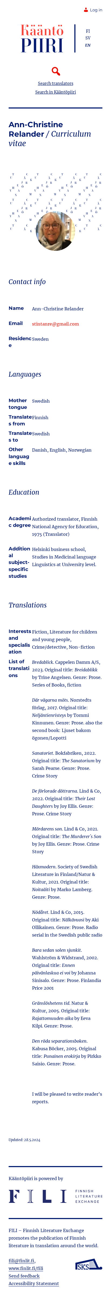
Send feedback (24, 1276)
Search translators (55, 83)
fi (88, 31)
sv (88, 38)
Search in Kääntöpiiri (55, 92)
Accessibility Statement (34, 1283)
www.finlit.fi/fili (26, 1268)
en (88, 45)
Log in (96, 10)
